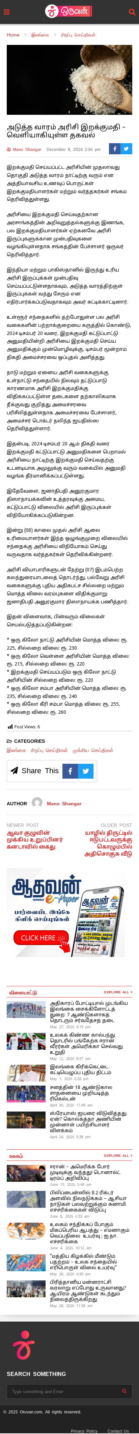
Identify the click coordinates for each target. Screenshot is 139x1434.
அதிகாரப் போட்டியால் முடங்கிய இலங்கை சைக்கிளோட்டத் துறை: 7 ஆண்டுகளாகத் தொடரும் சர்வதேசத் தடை (89, 1012)
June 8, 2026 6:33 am (69, 1216)
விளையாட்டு (23, 992)
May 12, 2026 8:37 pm (70, 1058)
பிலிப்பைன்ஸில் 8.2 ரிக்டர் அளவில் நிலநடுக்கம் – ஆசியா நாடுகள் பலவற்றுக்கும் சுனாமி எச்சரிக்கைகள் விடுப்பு (88, 1201)
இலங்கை (16, 750)
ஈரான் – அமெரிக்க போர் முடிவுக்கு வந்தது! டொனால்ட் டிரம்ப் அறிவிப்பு (85, 1172)
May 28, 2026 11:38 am (71, 1305)
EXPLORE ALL (117, 992)
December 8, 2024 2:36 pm (74, 149)
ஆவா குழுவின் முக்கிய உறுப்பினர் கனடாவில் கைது (35, 840)
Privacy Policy (84, 1431)
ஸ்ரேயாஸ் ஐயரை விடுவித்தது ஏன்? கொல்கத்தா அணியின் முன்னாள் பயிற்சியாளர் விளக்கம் (88, 1122)
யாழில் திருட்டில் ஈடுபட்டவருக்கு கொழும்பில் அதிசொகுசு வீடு (108, 844)
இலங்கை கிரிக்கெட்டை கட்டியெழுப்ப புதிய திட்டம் (80, 1070)
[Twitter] (126, 148)
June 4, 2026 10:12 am (70, 1248)
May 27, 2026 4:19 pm (70, 1026)
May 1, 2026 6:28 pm (69, 1078)
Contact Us (118, 1431)
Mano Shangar (26, 149)
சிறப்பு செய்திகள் (49, 750)
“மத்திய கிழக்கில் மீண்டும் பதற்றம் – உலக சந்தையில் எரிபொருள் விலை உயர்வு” (83, 1262)
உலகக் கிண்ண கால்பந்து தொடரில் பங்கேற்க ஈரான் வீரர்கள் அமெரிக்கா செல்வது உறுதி (86, 1044)
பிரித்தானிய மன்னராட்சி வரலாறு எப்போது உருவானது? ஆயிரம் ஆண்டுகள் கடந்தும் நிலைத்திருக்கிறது (88, 1291)
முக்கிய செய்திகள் (93, 750)
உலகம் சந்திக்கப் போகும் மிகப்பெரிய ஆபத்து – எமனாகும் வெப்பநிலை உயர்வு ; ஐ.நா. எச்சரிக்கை (90, 1233)
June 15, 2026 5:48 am (70, 1184)
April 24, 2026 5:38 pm (70, 1137)
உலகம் (16, 1155)
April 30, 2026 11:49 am (71, 1105)
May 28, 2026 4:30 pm (70, 1274)
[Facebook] (115, 148)
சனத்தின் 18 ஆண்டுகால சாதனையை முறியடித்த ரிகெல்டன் (81, 1093)
